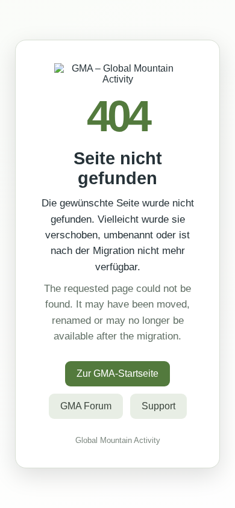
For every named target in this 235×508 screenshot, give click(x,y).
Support (158, 406)
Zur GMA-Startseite (117, 373)
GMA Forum (85, 406)
